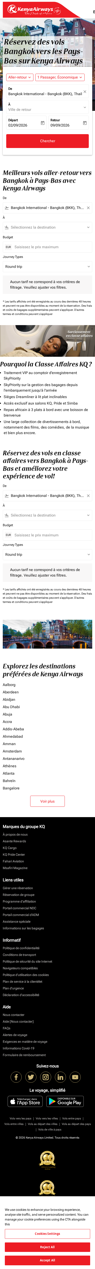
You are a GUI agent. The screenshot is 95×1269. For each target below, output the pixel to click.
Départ (13, 120)
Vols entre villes (14, 1124)
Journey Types (13, 257)
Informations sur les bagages (23, 928)
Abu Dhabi (11, 707)
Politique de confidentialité (21, 948)
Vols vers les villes (47, 1118)
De (10, 89)
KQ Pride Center (14, 854)
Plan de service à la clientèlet (22, 981)
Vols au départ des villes (42, 1124)
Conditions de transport (19, 955)
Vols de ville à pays (49, 1129)
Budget (8, 237)
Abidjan (9, 699)
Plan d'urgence (13, 988)
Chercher (47, 141)
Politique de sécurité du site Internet (27, 961)
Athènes (9, 766)
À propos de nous (15, 834)
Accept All (47, 1260)
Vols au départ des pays (76, 1124)
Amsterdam (12, 751)
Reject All (47, 1247)
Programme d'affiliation (19, 901)
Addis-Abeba (13, 729)
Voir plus (47, 801)
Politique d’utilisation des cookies (26, 975)
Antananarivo (13, 758)
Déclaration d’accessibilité (21, 995)
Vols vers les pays (20, 1118)
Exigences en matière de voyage (25, 1041)
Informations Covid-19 (18, 1048)
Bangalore (11, 788)
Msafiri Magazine (15, 868)
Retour (55, 120)
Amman (9, 744)
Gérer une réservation (18, 888)
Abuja (7, 714)
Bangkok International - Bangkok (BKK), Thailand (45, 94)
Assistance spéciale (16, 921)
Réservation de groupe (18, 895)
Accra (7, 721)
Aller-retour (17, 77)
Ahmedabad (13, 736)
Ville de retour (19, 109)
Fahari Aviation (13, 861)
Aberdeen (11, 692)
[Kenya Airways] (16, 1077)
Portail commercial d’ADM (21, 915)
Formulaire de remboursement (24, 1055)
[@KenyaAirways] (30, 1077)
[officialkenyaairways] (45, 1077)
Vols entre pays (71, 1118)
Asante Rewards (14, 841)
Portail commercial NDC (19, 908)
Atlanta (9, 773)
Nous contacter (13, 1015)
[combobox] (47, 208)
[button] (60, 77)
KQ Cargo (10, 848)
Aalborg (9, 685)
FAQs (6, 1028)
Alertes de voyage (15, 1035)
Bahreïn (9, 781)
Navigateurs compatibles (20, 968)
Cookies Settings (47, 1234)
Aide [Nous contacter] (18, 1021)
